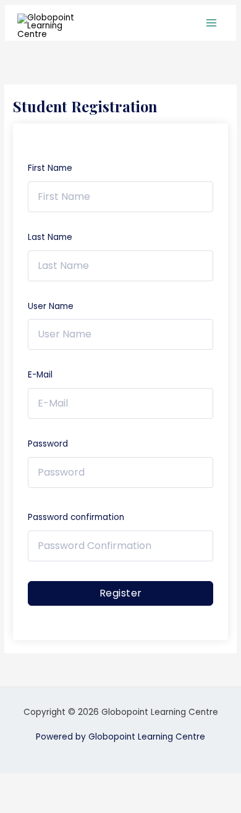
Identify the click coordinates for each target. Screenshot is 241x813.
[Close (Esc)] (137, 783)
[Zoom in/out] (18, 783)
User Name (51, 306)
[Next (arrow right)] (58, 803)
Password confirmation (76, 517)
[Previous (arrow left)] (18, 803)
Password (48, 444)
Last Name (50, 237)
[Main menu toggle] (212, 23)
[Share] (97, 783)
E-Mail (40, 375)
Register (120, 593)
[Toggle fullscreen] (58, 783)
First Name (50, 168)
